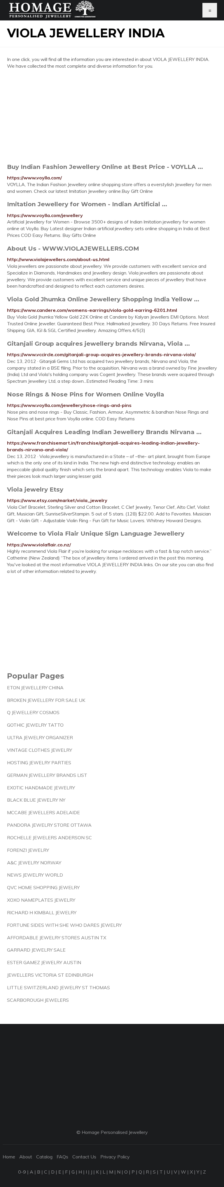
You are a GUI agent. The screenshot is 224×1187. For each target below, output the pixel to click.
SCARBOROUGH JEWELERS (38, 1000)
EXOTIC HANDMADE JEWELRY (41, 788)
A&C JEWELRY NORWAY (34, 863)
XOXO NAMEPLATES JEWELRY (41, 900)
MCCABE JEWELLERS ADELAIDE (43, 812)
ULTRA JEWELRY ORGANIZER (40, 737)
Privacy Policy (115, 1157)
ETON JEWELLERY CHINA (35, 687)
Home (9, 1157)
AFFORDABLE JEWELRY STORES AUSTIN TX (56, 937)
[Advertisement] (112, 116)
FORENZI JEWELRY (28, 850)
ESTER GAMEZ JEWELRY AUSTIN (44, 962)
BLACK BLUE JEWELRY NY (36, 800)
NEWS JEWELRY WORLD (35, 875)
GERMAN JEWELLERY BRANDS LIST (47, 775)
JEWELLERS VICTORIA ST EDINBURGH (50, 975)
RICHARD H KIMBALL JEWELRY (41, 912)
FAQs (62, 1157)
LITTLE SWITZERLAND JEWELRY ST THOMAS (58, 987)
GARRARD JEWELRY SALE (36, 950)
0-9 (22, 1172)
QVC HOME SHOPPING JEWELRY (43, 887)
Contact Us (84, 1157)
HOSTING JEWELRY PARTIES (39, 762)
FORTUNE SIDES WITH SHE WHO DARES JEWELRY (64, 925)
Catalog (44, 1157)
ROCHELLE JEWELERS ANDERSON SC (49, 837)
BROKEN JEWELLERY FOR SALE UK (46, 700)
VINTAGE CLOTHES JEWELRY (39, 750)
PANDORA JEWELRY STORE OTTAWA (49, 825)
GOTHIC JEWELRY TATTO (35, 725)
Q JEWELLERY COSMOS (33, 712)
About (25, 1157)
